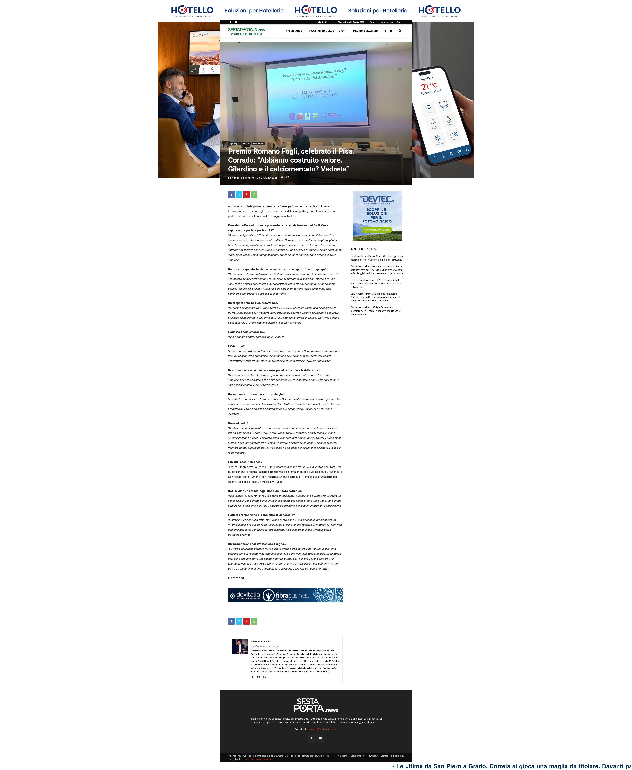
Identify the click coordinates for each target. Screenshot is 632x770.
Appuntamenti (295, 31)
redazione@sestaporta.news (322, 729)
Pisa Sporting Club (321, 31)
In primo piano (234, 144)
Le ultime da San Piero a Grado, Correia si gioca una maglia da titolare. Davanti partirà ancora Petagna (377, 258)
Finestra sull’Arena (365, 31)
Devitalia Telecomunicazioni (258, 759)
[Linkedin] (265, 677)
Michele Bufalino (243, 177)
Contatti (400, 22)
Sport (343, 31)
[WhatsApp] (254, 194)
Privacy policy (397, 755)
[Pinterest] (246, 194)
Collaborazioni (387, 22)
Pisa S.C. (246, 144)
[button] (400, 31)
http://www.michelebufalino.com (265, 646)
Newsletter (373, 755)
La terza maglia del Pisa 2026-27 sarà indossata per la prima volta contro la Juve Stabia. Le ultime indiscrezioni (376, 283)
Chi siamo (373, 22)
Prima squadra (258, 144)
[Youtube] (236, 22)
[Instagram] (259, 677)
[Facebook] (230, 22)
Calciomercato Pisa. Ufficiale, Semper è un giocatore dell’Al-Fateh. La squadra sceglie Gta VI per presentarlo (376, 311)
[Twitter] (239, 194)
